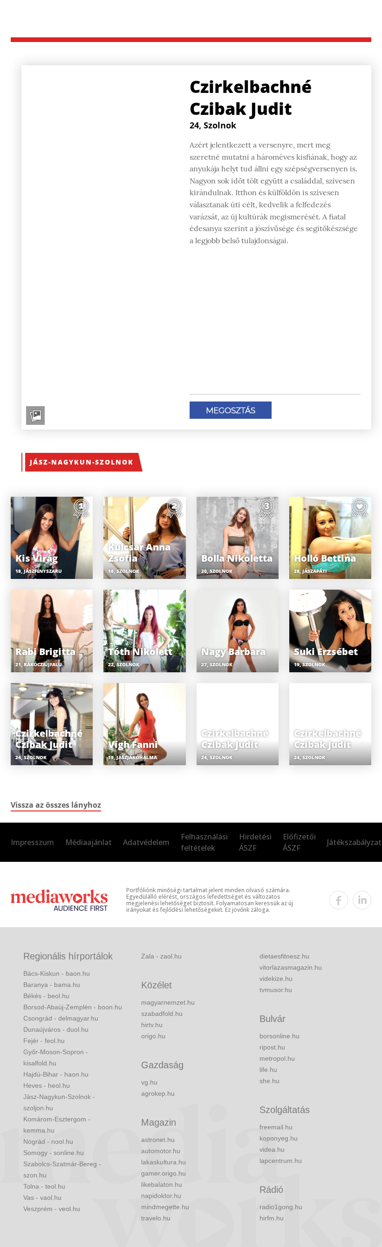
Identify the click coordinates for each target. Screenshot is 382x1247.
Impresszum (32, 842)
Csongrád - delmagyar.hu (60, 1018)
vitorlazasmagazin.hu (290, 967)
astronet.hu (158, 1139)
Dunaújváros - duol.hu (56, 1029)
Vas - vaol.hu (42, 1197)
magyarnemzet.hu (168, 1002)
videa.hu (272, 1149)
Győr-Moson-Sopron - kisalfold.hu (55, 1057)
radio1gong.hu (280, 1207)
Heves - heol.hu (46, 1085)
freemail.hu (276, 1127)
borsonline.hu (279, 1036)
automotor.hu (160, 1151)
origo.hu (153, 1036)
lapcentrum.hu (280, 1160)
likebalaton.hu (161, 1184)
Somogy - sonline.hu (53, 1152)
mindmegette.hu (165, 1207)
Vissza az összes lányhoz (56, 805)
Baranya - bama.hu (51, 984)
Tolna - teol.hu (44, 1186)
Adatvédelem (146, 842)
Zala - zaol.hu (161, 956)
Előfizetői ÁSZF (299, 842)
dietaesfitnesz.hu (284, 956)
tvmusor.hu (275, 989)
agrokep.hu (158, 1093)
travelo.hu (156, 1218)
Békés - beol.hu (46, 996)
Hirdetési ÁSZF (255, 842)
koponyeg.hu (278, 1138)
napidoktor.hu (161, 1195)
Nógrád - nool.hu (48, 1141)
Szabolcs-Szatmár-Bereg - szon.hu (62, 1169)
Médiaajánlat (88, 842)
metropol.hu (277, 1058)
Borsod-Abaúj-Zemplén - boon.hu (72, 1007)
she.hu (269, 1081)
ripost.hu (272, 1047)
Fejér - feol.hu (44, 1040)
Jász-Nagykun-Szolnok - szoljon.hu (59, 1102)
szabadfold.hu (162, 1013)
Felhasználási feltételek (204, 842)
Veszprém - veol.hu (51, 1208)
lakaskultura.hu (163, 1162)
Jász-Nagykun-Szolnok (82, 462)
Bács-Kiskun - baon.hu (56, 973)
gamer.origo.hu (163, 1173)
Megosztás (230, 410)
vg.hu (149, 1082)
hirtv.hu (152, 1025)
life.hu (268, 1069)
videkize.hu (276, 978)
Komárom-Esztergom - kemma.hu (56, 1124)
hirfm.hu (271, 1218)
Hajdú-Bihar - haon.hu (56, 1074)
